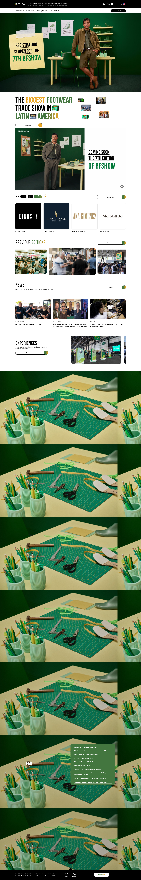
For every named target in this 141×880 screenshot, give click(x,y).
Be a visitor (27, 125)
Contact (56, 11)
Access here (110, 197)
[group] (28, 217)
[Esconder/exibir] (70, 869)
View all (110, 287)
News (50, 11)
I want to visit (30, 11)
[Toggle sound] (122, 186)
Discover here (30, 353)
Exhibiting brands (41, 11)
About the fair (19, 11)
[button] (124, 218)
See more (110, 243)
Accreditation (118, 11)
